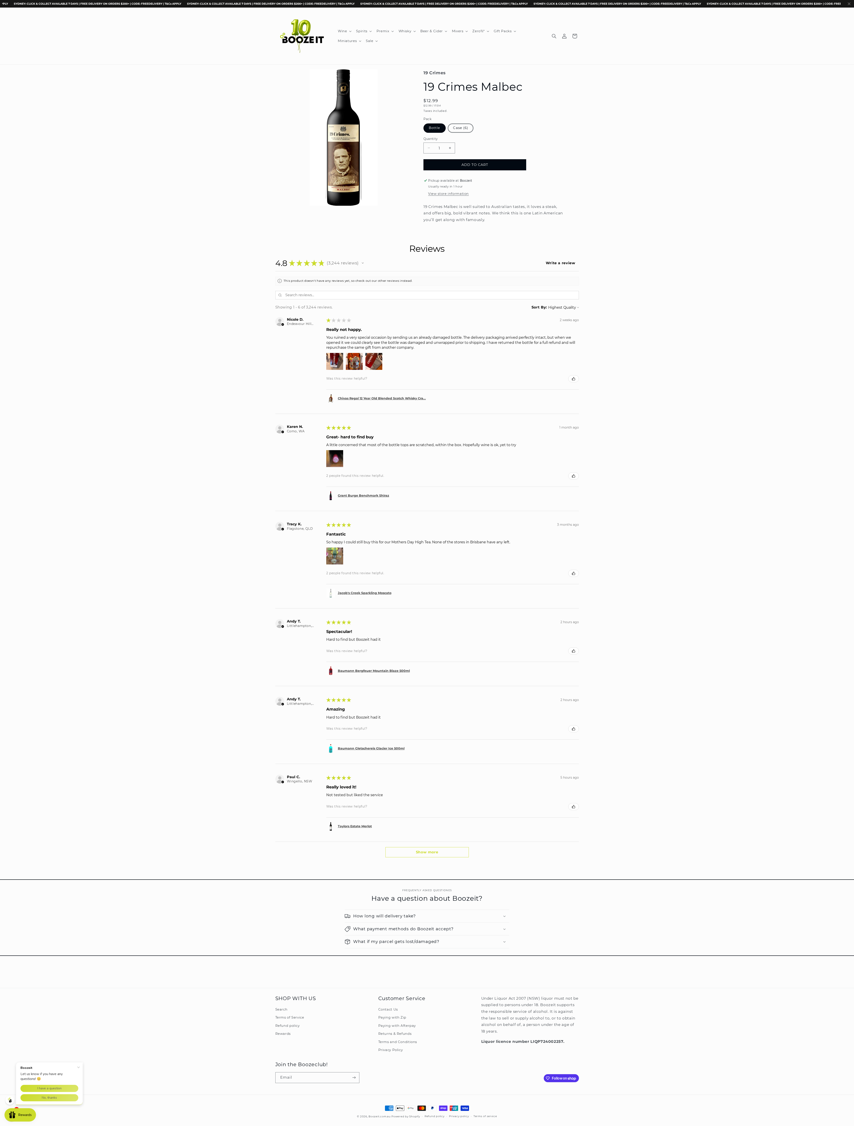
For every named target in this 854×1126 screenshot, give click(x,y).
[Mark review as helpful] (573, 378)
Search (281, 1009)
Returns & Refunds (395, 1034)
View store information (448, 194)
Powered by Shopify (405, 1116)
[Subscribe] (354, 1077)
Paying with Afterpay (397, 1026)
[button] (344, 31)
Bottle (434, 128)
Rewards (283, 1034)
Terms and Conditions (397, 1042)
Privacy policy (459, 1116)
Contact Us (388, 1009)
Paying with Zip (392, 1017)
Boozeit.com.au (380, 1116)
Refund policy (287, 1026)
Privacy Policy (390, 1050)
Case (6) (460, 128)
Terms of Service (289, 1017)
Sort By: (539, 307)
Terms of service (485, 1116)
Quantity (430, 139)
